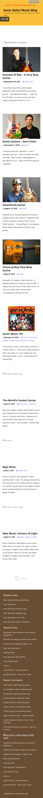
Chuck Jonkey (7, 727)
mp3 (31, 81)
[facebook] (30, 2)
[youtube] (34, 2)
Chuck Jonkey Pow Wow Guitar (17, 268)
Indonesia (32, 404)
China (24, 337)
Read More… (9, 104)
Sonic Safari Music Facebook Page (15, 609)
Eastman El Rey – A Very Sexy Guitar (20, 76)
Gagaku (5, 340)
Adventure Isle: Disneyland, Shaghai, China (17, 644)
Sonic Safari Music (9, 604)
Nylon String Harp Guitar (11, 648)
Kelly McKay (7, 694)
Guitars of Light (31, 537)
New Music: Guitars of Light (20, 533)
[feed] (37, 2)
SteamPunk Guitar (14, 205)
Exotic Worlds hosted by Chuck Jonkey (16, 600)
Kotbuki (32, 340)
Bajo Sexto (9, 467)
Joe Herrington (8, 689)
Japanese (24, 340)
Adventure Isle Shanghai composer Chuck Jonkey (19, 639)
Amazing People (8, 653)
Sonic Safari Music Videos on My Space (16, 622)
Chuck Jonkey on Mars (10, 661)
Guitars (26, 81)
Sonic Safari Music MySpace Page (14, 613)
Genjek (11, 340)
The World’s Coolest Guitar (19, 400)
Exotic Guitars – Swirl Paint (19, 141)
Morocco (6, 666)
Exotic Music (32, 337)
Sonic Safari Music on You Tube (14, 618)
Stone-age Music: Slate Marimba (14, 657)
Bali (20, 404)
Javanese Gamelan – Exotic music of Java (17, 674)
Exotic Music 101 (13, 333)
